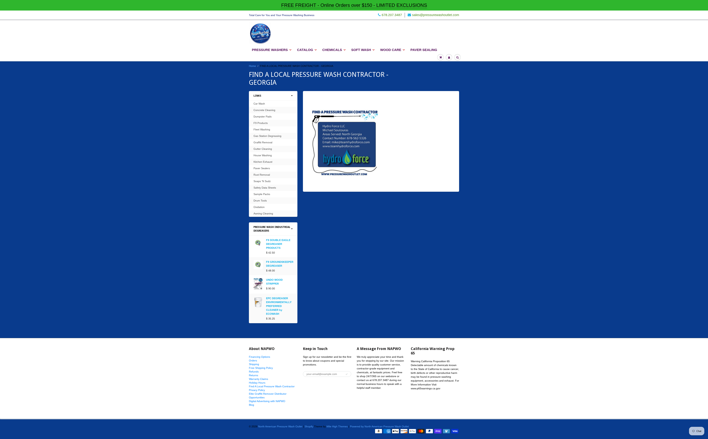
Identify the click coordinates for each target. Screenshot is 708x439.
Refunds (254, 371)
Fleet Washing (262, 129)
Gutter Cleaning (263, 148)
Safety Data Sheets (265, 187)
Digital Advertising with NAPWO (267, 401)
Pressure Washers (270, 50)
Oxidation (259, 207)
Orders (253, 360)
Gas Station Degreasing (267, 135)
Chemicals (332, 50)
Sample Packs (262, 194)
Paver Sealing (423, 50)
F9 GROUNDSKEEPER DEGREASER (279, 263)
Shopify (309, 426)
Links (257, 95)
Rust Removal (262, 174)
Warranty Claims (258, 378)
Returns (253, 375)
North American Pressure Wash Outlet (280, 426)
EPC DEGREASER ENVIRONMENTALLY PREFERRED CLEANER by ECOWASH (278, 306)
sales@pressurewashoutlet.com (435, 15)
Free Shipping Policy (261, 367)
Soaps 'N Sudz (262, 181)
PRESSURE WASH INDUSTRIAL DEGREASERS (272, 229)
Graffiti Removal (263, 142)
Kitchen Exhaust (263, 161)
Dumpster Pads (263, 116)
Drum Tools (260, 200)
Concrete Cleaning (264, 110)
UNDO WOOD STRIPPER (274, 281)
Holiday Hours (257, 382)
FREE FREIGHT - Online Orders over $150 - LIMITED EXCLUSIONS (354, 5)
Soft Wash (361, 50)
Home (252, 65)
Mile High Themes (337, 426)
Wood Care (390, 50)
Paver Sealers (262, 168)
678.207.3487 (392, 15)
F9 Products (261, 123)
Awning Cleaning (263, 213)
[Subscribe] (346, 374)
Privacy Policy (257, 390)
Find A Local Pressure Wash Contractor (272, 386)
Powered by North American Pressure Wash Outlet (379, 426)
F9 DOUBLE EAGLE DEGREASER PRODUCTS (278, 244)
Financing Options (259, 356)
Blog (251, 404)
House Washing (263, 155)
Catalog (305, 50)
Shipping (254, 364)
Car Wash (259, 103)
